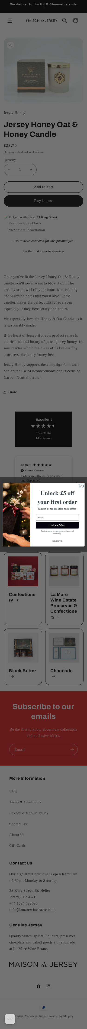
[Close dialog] (81, 486)
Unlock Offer (57, 525)
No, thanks (57, 540)
